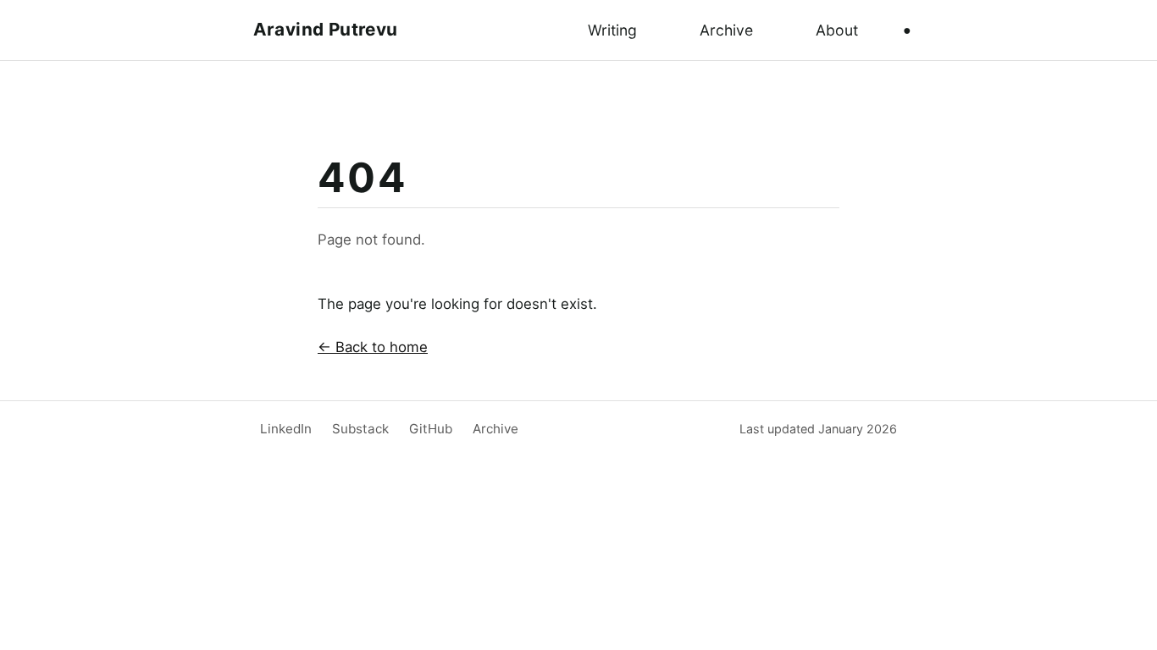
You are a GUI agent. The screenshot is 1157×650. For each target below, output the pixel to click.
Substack (360, 429)
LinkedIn (286, 429)
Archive (726, 30)
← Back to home (373, 347)
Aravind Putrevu (325, 29)
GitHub (430, 429)
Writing (612, 30)
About (837, 30)
